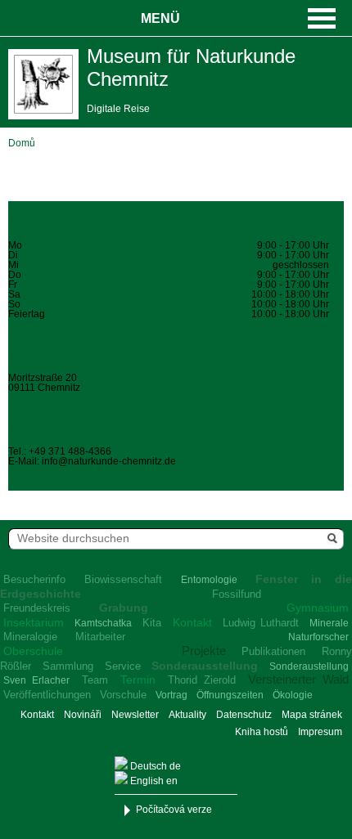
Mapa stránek (312, 714)
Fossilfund (236, 594)
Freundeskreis (36, 608)
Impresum (320, 732)
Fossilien (320, 593)
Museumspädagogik (206, 636)
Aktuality (187, 714)
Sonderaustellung (309, 666)
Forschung (146, 593)
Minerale (329, 623)
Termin (138, 679)
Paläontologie (122, 650)
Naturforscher (318, 637)
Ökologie (293, 695)
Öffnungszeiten (230, 695)
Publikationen (273, 651)
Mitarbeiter (100, 636)
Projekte (204, 650)
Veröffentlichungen (47, 695)
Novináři (83, 714)
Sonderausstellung (204, 665)
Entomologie (209, 580)
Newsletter (135, 714)
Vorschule (123, 695)
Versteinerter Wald (298, 679)
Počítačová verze (174, 809)
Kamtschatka (103, 623)
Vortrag (171, 695)
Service (123, 666)
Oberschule (33, 650)
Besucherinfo (34, 579)
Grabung (123, 607)
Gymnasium (318, 607)
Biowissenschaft (123, 579)
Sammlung (68, 666)
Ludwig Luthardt (261, 623)
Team (95, 680)
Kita (151, 623)
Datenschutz (244, 714)
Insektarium (33, 622)
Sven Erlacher (36, 680)
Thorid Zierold (202, 680)
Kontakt (192, 622)
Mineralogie (30, 636)
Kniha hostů (261, 732)
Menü (160, 18)
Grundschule (217, 607)
